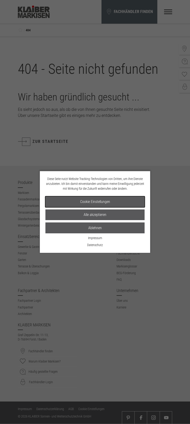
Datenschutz (95, 245)
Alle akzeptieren (95, 214)
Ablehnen (95, 228)
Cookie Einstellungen (95, 201)
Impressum (95, 238)
